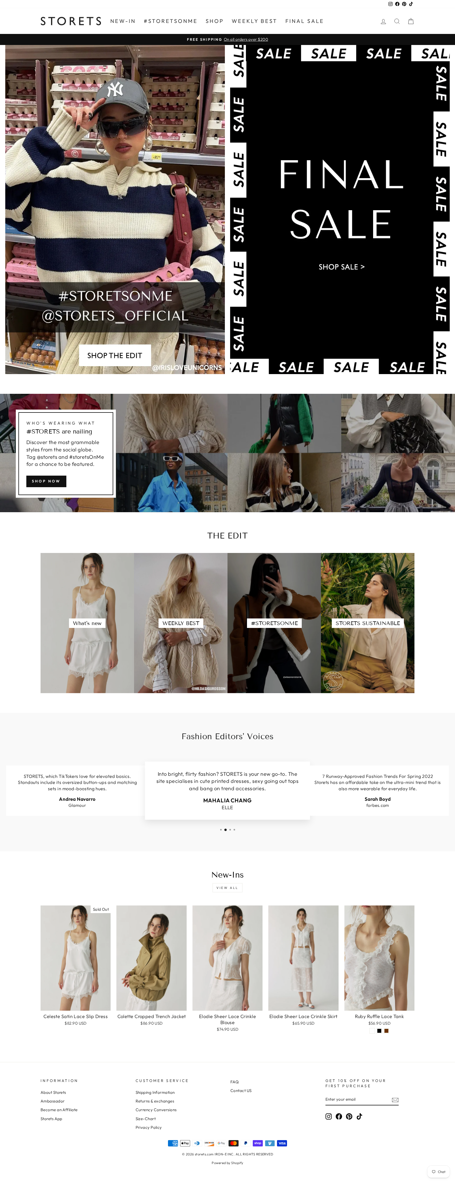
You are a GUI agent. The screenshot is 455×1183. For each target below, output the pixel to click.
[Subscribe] (395, 1099)
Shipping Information (155, 1092)
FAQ (234, 1081)
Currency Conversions (156, 1109)
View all (227, 888)
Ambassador (53, 1101)
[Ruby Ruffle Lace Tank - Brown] (386, 1030)
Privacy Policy (149, 1127)
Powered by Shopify (227, 1163)
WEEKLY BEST (255, 21)
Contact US (241, 1090)
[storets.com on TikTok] (359, 1116)
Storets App (51, 1118)
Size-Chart (146, 1118)
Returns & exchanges (155, 1101)
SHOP (215, 21)
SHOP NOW (46, 481)
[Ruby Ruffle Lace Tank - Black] (379, 1030)
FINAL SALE (304, 21)
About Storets (53, 1092)
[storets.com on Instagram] (328, 1116)
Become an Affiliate (59, 1109)
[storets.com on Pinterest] (349, 1116)
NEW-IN (123, 21)
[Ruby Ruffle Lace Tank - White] (372, 1030)
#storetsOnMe (171, 21)
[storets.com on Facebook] (339, 1116)
